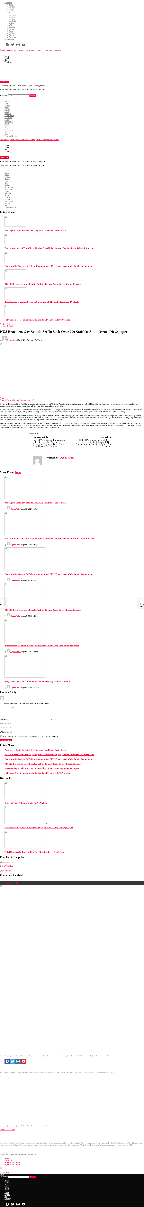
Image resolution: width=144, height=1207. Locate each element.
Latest (6, 56)
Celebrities (13, 21)
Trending (7, 62)
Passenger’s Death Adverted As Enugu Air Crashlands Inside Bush (35, 230)
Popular (7, 58)
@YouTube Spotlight (7, 1130)
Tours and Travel (10, 136)
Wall (10, 25)
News (6, 102)
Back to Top (4, 1173)
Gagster (12, 7)
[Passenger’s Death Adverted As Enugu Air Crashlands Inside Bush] (74, 221)
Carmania (12, 15)
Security (7, 110)
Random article (9, 39)
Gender (7, 132)
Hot (5, 60)
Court (6, 112)
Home (6, 70)
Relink (11, 9)
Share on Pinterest (6, 400)
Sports (6, 120)
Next (8, 324)
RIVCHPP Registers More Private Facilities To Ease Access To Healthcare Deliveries (42, 284)
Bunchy (12, 35)
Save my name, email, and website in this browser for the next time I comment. (31, 736)
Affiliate (12, 33)
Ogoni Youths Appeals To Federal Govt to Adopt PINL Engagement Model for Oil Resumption (48, 266)
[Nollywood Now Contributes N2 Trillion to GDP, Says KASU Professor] (74, 310)
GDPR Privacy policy (12, 1162)
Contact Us (8, 1160)
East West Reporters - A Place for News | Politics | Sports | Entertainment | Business (29, 140)
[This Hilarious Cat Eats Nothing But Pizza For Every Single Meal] (74, 840)
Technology (8, 130)
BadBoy (12, 27)
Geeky (11, 31)
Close (2, 1175)
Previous (3, 324)
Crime (6, 76)
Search (32, 95)
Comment (4, 720)
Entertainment (9, 116)
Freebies (12, 19)
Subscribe (3, 1133)
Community (13, 37)
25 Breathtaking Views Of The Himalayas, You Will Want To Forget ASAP (38, 827)
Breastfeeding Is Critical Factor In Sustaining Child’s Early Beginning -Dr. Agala (41, 302)
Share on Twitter (32, 400)
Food (11, 11)
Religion (7, 128)
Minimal (12, 29)
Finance (7, 126)
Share (2, 398)
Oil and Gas (8, 122)
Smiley (11, 23)
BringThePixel (6, 866)
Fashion (12, 17)
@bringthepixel (5, 871)
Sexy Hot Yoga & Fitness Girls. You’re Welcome (26, 803)
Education (8, 118)
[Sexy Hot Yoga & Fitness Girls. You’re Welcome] (74, 791)
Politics (7, 72)
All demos (8, 3)
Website (3, 732)
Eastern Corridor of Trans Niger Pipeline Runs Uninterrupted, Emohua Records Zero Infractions (49, 248)
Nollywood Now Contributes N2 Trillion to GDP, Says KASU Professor (37, 320)
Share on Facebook (20, 400)
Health (6, 78)
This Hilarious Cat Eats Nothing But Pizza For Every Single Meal (34, 852)
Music (11, 13)
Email (3, 728)
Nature (6, 134)
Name (3, 724)
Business (7, 74)
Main (11, 5)
